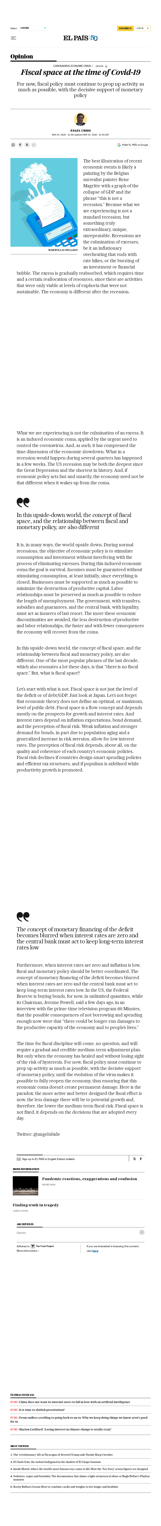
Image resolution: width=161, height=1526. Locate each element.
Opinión (21, 1232)
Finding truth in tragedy (36, 1205)
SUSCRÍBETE (125, 28)
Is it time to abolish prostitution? (42, 1410)
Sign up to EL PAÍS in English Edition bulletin (48, 1159)
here (95, 1250)
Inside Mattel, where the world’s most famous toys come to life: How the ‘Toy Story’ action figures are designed (80, 1468)
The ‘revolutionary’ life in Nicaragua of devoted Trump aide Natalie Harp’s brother (63, 1454)
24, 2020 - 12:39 (62, 135)
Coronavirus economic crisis (72, 66)
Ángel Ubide (80, 130)
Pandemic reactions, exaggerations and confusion (89, 1179)
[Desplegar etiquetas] (142, 1232)
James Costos (20, 1211)
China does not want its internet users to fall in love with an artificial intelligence (74, 1402)
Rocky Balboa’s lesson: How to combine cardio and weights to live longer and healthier (65, 1486)
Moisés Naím (48, 1184)
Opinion (21, 57)
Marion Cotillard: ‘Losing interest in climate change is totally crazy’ (65, 1429)
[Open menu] (13, 38)
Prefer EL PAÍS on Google (135, 145)
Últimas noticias (22, 1394)
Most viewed (19, 1446)
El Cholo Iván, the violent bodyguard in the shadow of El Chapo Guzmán (57, 1461)
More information (27, 1250)
